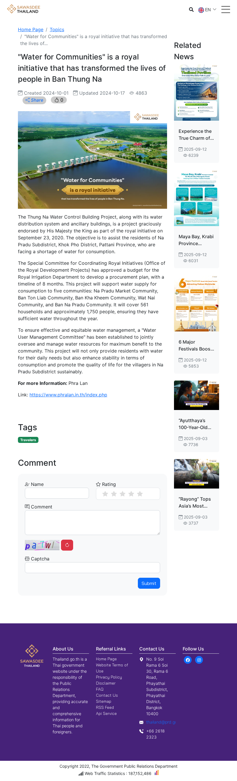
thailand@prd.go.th (164, 722)
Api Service (106, 713)
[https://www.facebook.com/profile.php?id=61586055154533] (188, 659)
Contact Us (107, 695)
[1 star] (105, 493)
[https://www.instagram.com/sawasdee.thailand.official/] (199, 659)
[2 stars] (114, 493)
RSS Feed (105, 707)
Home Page (30, 29)
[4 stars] (131, 493)
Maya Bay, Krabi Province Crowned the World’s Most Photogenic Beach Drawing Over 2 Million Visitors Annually (196, 240)
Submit (149, 583)
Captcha (39, 559)
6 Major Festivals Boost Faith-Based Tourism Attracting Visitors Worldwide (195, 345)
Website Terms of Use (112, 668)
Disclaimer (106, 683)
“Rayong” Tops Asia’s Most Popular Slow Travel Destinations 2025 (195, 502)
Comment (40, 507)
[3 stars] (122, 493)
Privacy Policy (109, 677)
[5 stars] (140, 493)
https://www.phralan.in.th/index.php (68, 395)
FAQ (99, 689)
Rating (108, 484)
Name (36, 484)
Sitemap (103, 701)
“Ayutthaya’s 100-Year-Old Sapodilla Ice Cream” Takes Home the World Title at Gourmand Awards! (196, 424)
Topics (57, 29)
